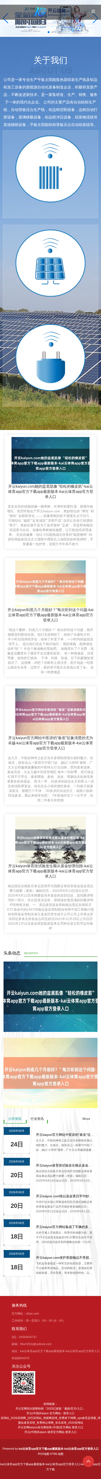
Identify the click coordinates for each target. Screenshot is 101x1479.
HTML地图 (56, 1454)
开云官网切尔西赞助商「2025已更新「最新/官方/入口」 (50, 1408)
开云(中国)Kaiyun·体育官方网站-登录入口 (50, 1432)
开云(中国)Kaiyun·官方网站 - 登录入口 (50, 1413)
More (86, 1119)
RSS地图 (43, 1454)
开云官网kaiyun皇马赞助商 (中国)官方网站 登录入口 (50, 1427)
